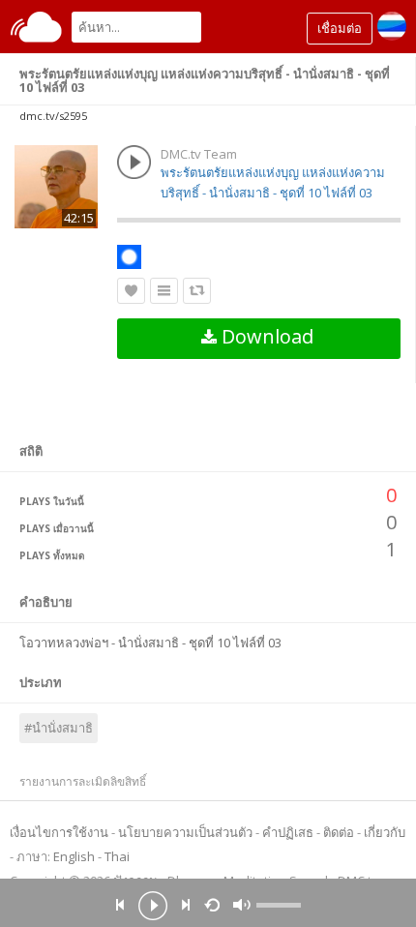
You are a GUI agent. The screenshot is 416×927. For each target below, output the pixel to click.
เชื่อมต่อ (339, 28)
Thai (117, 856)
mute (242, 905)
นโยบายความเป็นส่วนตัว (185, 832)
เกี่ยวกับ (384, 832)
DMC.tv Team (199, 154)
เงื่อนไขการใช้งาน (59, 832)
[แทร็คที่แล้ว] (120, 905)
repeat (215, 903)
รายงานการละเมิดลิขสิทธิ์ (82, 781)
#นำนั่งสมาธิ (58, 727)
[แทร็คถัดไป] (186, 905)
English (74, 856)
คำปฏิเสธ (287, 832)
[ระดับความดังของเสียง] (278, 905)
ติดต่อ (338, 832)
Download (265, 336)
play (153, 907)
